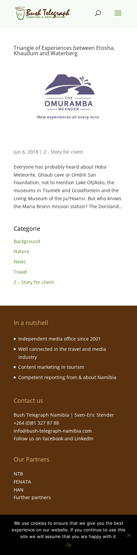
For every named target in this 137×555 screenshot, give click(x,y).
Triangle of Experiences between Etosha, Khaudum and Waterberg (64, 50)
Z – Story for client (34, 282)
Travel (20, 272)
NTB (18, 474)
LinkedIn (83, 438)
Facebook (53, 438)
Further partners (32, 497)
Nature (21, 251)
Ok (68, 545)
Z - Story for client (63, 152)
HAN (19, 489)
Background (27, 241)
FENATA (22, 482)
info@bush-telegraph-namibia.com (53, 431)
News (20, 261)
